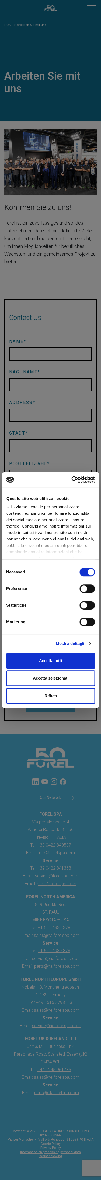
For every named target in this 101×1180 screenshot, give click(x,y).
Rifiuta (50, 695)
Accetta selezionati (50, 678)
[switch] (87, 588)
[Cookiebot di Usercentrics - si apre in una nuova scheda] (72, 479)
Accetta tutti (50, 660)
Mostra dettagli (70, 643)
